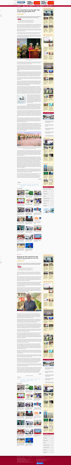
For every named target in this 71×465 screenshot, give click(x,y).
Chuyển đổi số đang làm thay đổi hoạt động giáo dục (51, 74)
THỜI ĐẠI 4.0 (45, 203)
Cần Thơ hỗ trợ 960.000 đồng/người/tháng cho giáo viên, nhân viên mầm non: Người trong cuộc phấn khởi (48, 92)
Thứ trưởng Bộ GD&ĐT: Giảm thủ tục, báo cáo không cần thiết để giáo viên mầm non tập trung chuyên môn (51, 108)
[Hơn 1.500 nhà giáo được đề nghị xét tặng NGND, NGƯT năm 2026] (37, 227)
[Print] (1, 16)
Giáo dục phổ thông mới (47, 8)
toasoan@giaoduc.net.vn (51, 0)
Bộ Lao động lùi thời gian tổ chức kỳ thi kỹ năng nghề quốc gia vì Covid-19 (25, 22)
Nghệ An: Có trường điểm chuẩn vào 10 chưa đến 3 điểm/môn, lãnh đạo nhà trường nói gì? (51, 22)
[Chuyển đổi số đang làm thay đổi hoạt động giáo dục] (51, 71)
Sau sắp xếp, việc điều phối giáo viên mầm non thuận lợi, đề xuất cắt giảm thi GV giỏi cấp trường (46, 100)
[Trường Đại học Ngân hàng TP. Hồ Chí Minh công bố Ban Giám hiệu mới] (51, 45)
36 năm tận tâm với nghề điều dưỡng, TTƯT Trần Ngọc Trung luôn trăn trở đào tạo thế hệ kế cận (51, 159)
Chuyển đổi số (46, 410)
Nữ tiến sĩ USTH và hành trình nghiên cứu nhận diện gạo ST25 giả (51, 151)
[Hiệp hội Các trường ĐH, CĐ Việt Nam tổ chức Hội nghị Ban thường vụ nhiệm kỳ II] (46, 71)
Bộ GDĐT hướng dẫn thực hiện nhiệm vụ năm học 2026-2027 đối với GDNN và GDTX (37, 196)
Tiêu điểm (24, 6)
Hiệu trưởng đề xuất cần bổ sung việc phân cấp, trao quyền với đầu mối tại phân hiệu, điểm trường (46, 22)
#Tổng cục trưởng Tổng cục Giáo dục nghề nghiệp (25, 184)
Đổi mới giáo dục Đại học (47, 435)
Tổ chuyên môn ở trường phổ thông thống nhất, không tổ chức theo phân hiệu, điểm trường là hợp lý (48, 14)
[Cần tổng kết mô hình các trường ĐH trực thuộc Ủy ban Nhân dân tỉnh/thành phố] (46, 78)
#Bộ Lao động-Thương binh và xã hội (24, 381)
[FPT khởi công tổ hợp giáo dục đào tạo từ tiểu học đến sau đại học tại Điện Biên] (37, 236)
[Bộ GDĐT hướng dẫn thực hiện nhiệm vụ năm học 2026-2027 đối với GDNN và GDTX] (37, 192)
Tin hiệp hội (45, 308)
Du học (38, 6)
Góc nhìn (27, 6)
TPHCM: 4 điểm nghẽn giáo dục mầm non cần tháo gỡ (51, 99)
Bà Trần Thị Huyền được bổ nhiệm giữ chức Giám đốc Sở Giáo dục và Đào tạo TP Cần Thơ (48, 41)
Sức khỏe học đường (42, 6)
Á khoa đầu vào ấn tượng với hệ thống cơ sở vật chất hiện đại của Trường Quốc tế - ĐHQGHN (21, 232)
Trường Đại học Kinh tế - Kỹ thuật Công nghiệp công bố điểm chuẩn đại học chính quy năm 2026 (49, 129)
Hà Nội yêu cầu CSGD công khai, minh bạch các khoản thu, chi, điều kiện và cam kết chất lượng (20, 196)
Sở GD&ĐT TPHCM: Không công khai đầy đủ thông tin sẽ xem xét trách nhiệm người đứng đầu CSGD (29, 223)
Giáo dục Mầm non (46, 333)
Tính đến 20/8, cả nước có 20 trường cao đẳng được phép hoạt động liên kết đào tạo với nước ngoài (21, 214)
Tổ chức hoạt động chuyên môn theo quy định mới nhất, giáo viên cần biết (49, 135)
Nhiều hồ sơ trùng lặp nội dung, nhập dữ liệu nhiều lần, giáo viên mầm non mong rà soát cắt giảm (46, 108)
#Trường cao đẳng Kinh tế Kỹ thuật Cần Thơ (31, 185)
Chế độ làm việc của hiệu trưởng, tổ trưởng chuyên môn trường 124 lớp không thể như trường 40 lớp (37, 214)
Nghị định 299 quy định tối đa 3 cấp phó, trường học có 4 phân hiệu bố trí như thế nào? (49, 125)
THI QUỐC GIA (45, 191)
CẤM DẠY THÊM (45, 193)
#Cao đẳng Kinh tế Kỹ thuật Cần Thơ (30, 380)
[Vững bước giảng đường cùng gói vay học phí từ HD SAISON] (29, 200)
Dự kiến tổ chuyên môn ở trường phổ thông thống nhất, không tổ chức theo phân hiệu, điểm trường (49, 122)
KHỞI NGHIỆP (45, 205)
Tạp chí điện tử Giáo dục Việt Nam (29, 375)
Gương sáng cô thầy (47, 138)
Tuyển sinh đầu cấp (46, 447)
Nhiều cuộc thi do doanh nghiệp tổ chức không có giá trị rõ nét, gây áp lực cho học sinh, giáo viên (51, 30)
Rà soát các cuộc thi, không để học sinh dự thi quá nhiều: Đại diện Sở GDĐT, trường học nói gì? (46, 30)
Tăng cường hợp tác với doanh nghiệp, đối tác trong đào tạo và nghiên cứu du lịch (47, 68)
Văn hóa (47, 6)
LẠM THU (45, 442)
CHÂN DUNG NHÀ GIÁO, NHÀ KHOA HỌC (48, 35)
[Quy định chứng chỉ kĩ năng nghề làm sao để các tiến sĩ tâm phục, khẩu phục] (22, 97)
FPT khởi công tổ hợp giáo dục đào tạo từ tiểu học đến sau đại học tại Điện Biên (37, 241)
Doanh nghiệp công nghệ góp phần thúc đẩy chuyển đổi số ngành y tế (51, 183)
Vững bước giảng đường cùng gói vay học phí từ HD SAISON (28, 204)
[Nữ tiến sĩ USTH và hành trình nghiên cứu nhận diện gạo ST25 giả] (51, 147)
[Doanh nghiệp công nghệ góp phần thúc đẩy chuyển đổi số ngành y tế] (51, 180)
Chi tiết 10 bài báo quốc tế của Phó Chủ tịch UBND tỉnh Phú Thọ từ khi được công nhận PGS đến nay (46, 49)
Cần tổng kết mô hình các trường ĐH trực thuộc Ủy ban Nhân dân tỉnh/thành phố (46, 82)
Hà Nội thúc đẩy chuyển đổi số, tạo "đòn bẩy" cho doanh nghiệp (48, 170)
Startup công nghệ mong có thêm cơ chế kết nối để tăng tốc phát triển (51, 176)
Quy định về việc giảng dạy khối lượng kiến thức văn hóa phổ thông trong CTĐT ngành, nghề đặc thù (29, 249)
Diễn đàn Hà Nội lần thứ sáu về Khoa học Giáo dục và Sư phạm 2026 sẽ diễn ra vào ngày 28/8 (29, 196)
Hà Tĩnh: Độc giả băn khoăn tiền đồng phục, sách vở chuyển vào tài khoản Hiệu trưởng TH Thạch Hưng (20, 249)
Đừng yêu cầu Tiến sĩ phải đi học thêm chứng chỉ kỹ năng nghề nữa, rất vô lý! (26, 20)
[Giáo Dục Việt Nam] (21, 3)
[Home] (1, 10)
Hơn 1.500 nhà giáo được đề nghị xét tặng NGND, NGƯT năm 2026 (37, 231)
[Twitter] (1, 14)
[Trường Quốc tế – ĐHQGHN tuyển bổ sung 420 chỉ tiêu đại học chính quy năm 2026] (29, 236)
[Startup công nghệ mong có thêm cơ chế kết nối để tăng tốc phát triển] (51, 173)
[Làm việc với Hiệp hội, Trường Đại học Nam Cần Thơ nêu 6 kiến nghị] (51, 78)
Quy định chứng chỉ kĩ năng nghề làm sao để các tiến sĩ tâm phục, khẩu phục (21, 102)
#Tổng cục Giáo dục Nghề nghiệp (35, 184)
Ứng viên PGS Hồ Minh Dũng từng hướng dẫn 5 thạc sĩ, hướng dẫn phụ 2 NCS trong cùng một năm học (46, 57)
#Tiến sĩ (38, 185)
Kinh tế (50, 6)
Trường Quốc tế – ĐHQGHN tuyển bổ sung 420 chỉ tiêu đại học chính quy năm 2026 (28, 241)
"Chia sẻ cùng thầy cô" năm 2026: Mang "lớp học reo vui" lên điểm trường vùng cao (48, 144)
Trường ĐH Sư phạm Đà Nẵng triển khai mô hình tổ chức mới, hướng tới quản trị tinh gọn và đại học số (21, 205)
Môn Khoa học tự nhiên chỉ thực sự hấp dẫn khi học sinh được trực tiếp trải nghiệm (46, 151)
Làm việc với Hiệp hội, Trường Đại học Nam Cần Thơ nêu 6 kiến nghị (51, 82)
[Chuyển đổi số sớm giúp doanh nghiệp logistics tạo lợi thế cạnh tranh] (46, 180)
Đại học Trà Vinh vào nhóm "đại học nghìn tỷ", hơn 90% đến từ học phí (37, 223)
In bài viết (19, 182)
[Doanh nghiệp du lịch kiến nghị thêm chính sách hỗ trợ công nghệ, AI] (46, 173)
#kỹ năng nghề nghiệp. (22, 380)
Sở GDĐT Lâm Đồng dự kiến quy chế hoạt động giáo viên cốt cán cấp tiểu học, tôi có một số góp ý (20, 223)
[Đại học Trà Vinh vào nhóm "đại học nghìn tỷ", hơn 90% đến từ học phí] (37, 218)
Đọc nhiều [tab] (48, 359)
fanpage (39, 463)
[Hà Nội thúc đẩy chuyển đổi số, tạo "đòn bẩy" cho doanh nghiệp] (48, 168)
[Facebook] (1, 12)
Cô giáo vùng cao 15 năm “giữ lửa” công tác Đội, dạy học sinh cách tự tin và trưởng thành (46, 159)
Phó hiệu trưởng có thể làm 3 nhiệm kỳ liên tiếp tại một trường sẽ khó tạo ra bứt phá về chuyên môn (49, 133)
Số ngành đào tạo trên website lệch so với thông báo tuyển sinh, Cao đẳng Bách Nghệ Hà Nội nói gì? (29, 232)
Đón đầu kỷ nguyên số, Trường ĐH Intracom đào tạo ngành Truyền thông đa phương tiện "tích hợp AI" (28, 214)
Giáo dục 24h (20, 6)
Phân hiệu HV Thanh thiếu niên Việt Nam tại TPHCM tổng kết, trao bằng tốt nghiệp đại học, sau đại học (21, 241)
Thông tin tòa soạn (24, 0)
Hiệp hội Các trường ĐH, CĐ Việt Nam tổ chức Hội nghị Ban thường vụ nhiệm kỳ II (46, 75)
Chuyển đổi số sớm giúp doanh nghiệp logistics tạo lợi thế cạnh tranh (46, 183)
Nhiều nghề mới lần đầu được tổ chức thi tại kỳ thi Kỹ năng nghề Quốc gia (25, 21)
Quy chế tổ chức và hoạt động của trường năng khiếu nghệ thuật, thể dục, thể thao (37, 205)
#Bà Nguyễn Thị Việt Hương (23, 185)
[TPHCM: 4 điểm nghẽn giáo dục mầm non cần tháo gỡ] (51, 96)
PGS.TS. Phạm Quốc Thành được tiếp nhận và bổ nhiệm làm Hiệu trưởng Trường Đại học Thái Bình (51, 57)
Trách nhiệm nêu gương (32, 6)
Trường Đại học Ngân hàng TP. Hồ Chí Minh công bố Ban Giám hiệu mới (51, 48)
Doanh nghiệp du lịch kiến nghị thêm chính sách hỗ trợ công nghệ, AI (46, 176)
